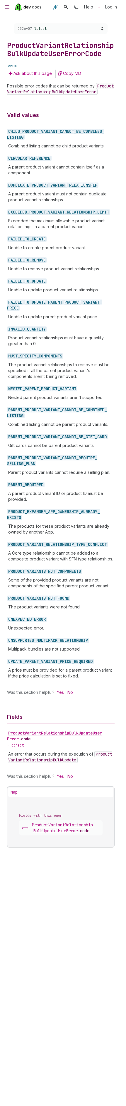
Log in (111, 6)
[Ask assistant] (55, 7)
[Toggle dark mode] (76, 7)
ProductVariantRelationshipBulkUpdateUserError (54, 736)
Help (88, 6)
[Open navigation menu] (7, 7)
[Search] (66, 7)
